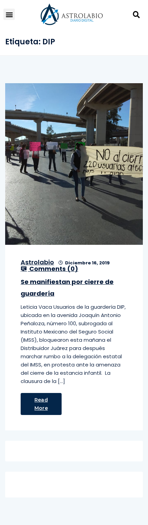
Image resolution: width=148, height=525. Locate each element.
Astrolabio (37, 262)
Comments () (53, 269)
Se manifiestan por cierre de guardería (67, 287)
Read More (41, 404)
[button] (9, 14)
